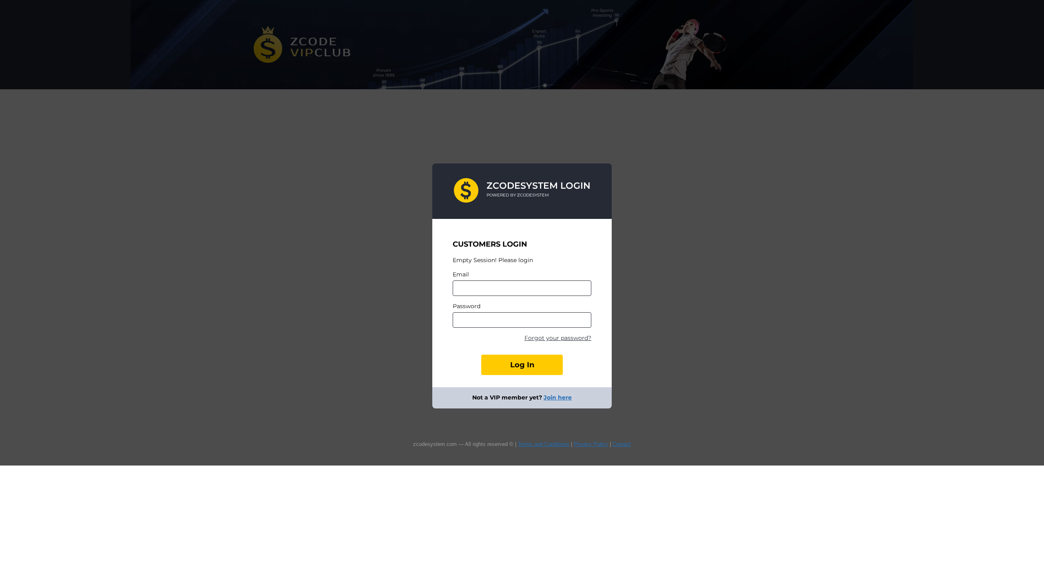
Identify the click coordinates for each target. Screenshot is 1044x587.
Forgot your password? (557, 338)
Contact (622, 444)
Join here (558, 397)
